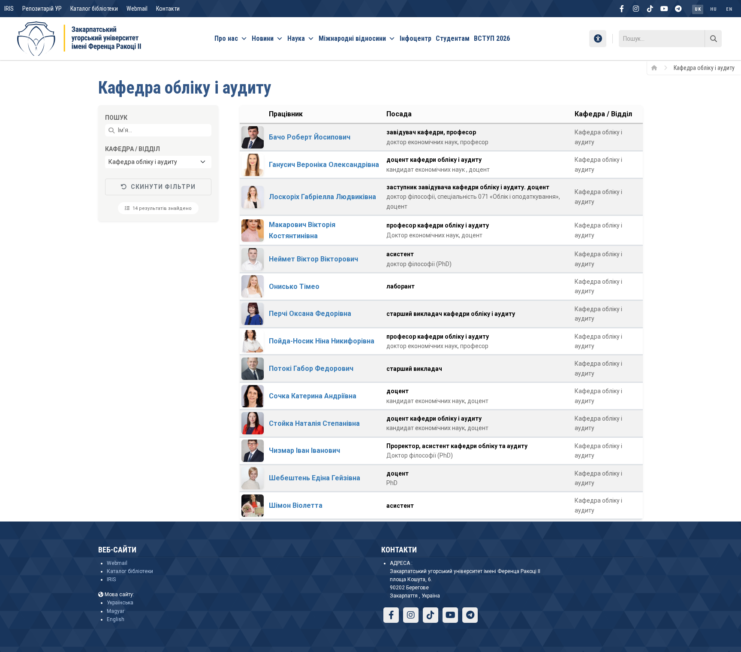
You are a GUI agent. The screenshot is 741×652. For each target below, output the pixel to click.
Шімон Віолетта (295, 505)
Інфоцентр (415, 38)
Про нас (226, 38)
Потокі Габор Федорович (311, 368)
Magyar (115, 611)
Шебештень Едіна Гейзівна (314, 478)
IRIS (9, 8)
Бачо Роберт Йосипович (309, 137)
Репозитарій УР (42, 8)
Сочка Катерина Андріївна (312, 396)
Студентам (453, 38)
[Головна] (657, 67)
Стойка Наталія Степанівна (314, 423)
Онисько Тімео (294, 286)
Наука (296, 38)
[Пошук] (713, 38)
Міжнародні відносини (352, 38)
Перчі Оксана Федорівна (310, 313)
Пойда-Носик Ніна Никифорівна (321, 341)
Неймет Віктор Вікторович (313, 259)
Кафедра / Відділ (132, 149)
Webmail (137, 8)
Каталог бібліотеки (94, 8)
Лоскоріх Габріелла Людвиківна (322, 197)
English (115, 619)
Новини (263, 38)
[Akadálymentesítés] (597, 38)
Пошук (116, 117)
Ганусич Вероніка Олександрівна (324, 165)
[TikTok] (650, 9)
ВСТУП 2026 (492, 38)
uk (698, 9)
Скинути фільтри (163, 186)
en (729, 9)
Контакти (168, 8)
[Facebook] (622, 9)
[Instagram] (636, 9)
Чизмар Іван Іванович (304, 450)
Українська (120, 603)
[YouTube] (664, 9)
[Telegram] (678, 9)
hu (713, 9)
